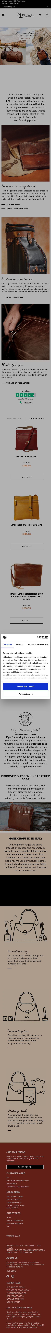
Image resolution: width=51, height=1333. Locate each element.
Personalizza (24, 694)
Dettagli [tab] (19, 644)
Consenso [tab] (7, 644)
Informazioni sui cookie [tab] (38, 644)
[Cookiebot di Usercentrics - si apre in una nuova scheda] (37, 637)
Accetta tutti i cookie (25, 686)
